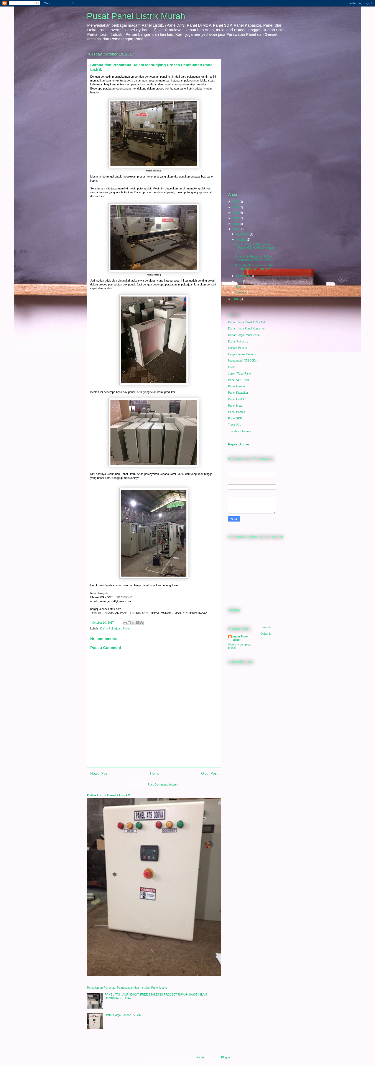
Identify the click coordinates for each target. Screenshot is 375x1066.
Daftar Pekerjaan (110, 628)
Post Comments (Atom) (163, 784)
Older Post (209, 773)
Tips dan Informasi (240, 431)
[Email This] (125, 623)
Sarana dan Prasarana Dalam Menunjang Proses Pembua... (255, 258)
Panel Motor (235, 405)
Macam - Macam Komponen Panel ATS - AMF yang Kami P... (254, 248)
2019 (236, 218)
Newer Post (99, 773)
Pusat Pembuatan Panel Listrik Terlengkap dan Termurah (254, 267)
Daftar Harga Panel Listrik (244, 335)
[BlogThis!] (129, 623)
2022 (236, 207)
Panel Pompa (236, 412)
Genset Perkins (238, 347)
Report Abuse (238, 444)
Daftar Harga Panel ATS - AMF (109, 795)
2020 (236, 212)
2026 (236, 201)
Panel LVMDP (237, 399)
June (239, 281)
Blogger (225, 1057)
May (239, 286)
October (241, 239)
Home (126, 628)
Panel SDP (235, 418)
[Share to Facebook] (137, 623)
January (241, 292)
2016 (236, 299)
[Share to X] (133, 623)
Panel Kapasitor (238, 392)
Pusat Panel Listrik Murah (136, 16)
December (243, 234)
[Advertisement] (154, 757)
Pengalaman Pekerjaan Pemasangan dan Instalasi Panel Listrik (127, 987)
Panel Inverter (237, 386)
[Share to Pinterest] (141, 623)
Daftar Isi (266, 633)
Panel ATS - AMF (239, 379)
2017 (236, 229)
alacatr (200, 1057)
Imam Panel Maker (240, 638)
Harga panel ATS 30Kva (243, 360)
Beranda (266, 627)
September (243, 275)
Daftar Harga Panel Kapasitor (246, 328)
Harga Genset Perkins (242, 354)
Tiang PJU (234, 424)
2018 (236, 223)
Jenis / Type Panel (240, 373)
